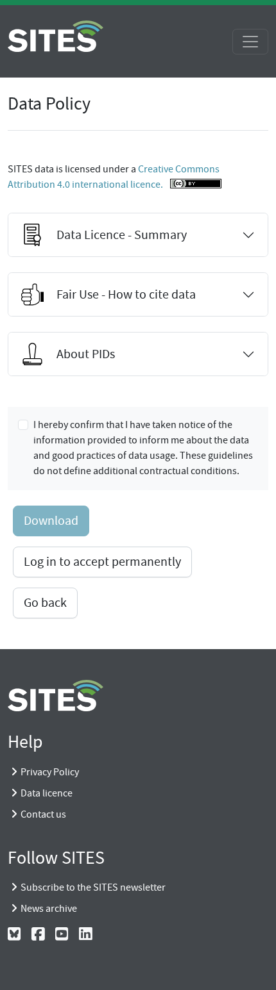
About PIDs (85, 354)
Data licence (47, 793)
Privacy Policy (50, 772)
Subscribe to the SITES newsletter (93, 887)
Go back (45, 603)
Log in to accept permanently (102, 562)
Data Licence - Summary (121, 235)
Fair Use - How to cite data (126, 294)
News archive (49, 908)
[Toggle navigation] (250, 41)
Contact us (43, 814)
